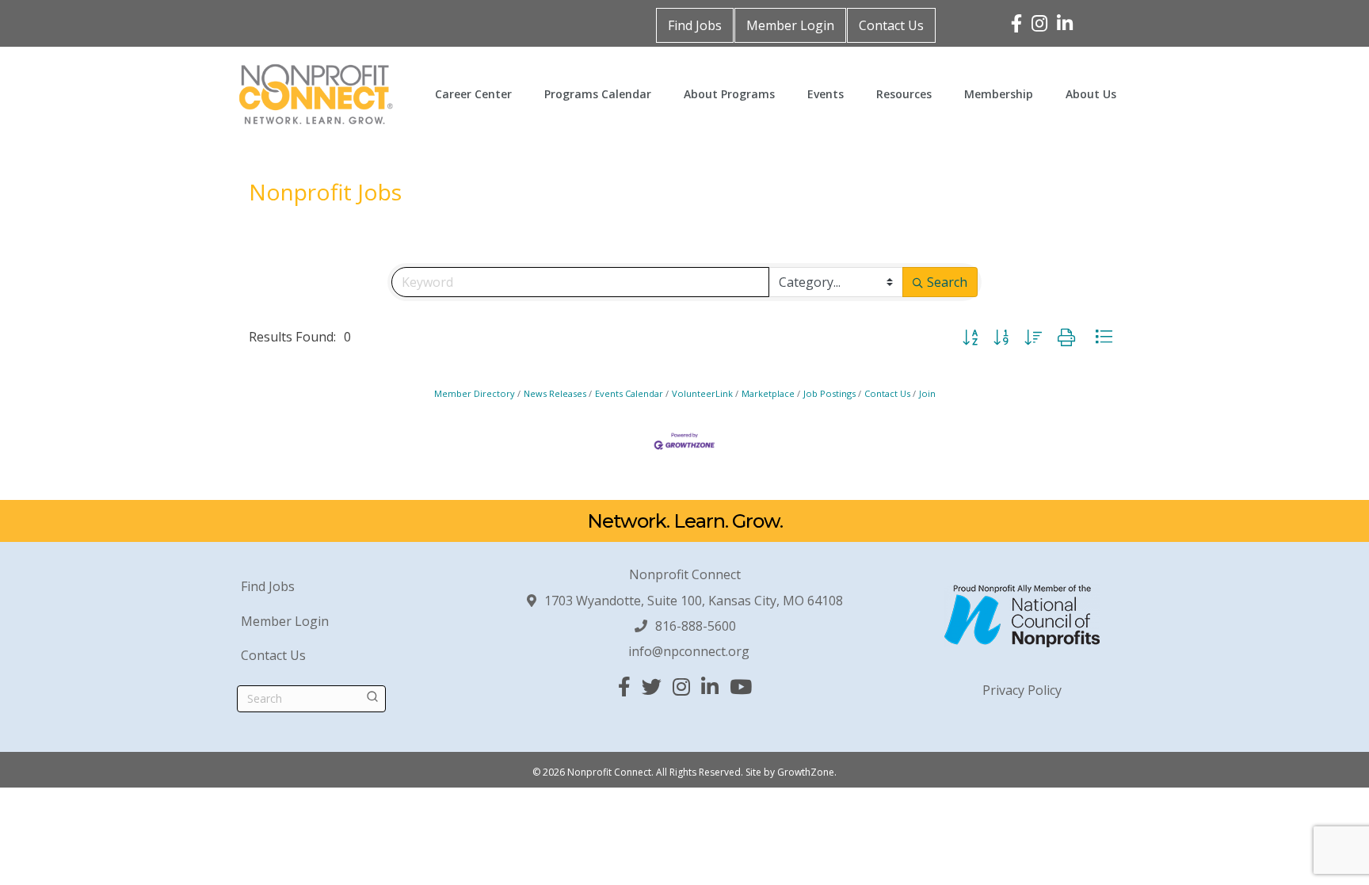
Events (825, 93)
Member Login (790, 25)
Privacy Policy (1022, 690)
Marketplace (768, 393)
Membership (998, 93)
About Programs (729, 93)
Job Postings (829, 393)
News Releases (555, 393)
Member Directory (474, 393)
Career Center (473, 93)
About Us (1091, 93)
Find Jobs (695, 25)
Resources (904, 93)
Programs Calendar (597, 93)
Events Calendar (629, 393)
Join (927, 393)
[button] (970, 337)
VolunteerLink (702, 393)
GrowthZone (805, 772)
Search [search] (947, 282)
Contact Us (891, 25)
